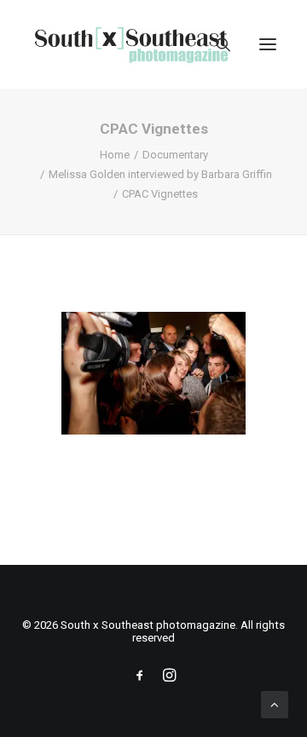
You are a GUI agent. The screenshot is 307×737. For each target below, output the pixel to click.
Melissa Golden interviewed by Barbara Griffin (160, 174)
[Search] (215, 44)
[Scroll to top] (274, 703)
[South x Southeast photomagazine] (131, 44)
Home (115, 154)
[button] (268, 44)
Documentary (175, 154)
